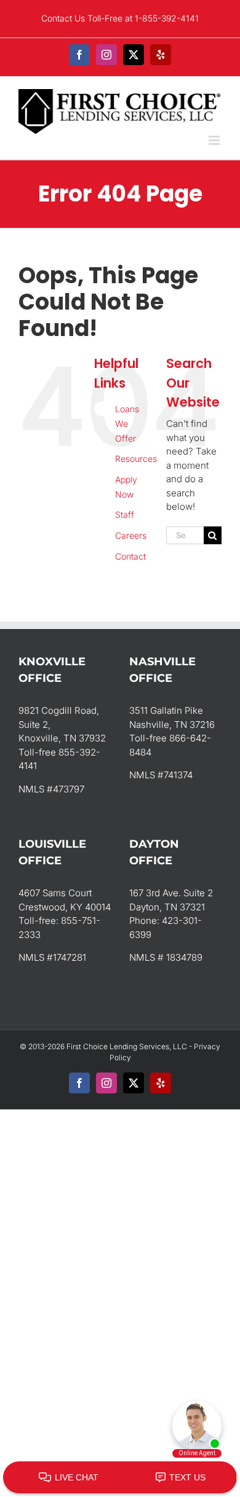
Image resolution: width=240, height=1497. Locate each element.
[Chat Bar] (120, 1478)
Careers (130, 535)
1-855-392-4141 (167, 18)
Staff (124, 514)
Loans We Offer (127, 424)
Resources (136, 458)
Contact (130, 556)
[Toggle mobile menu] (215, 140)
